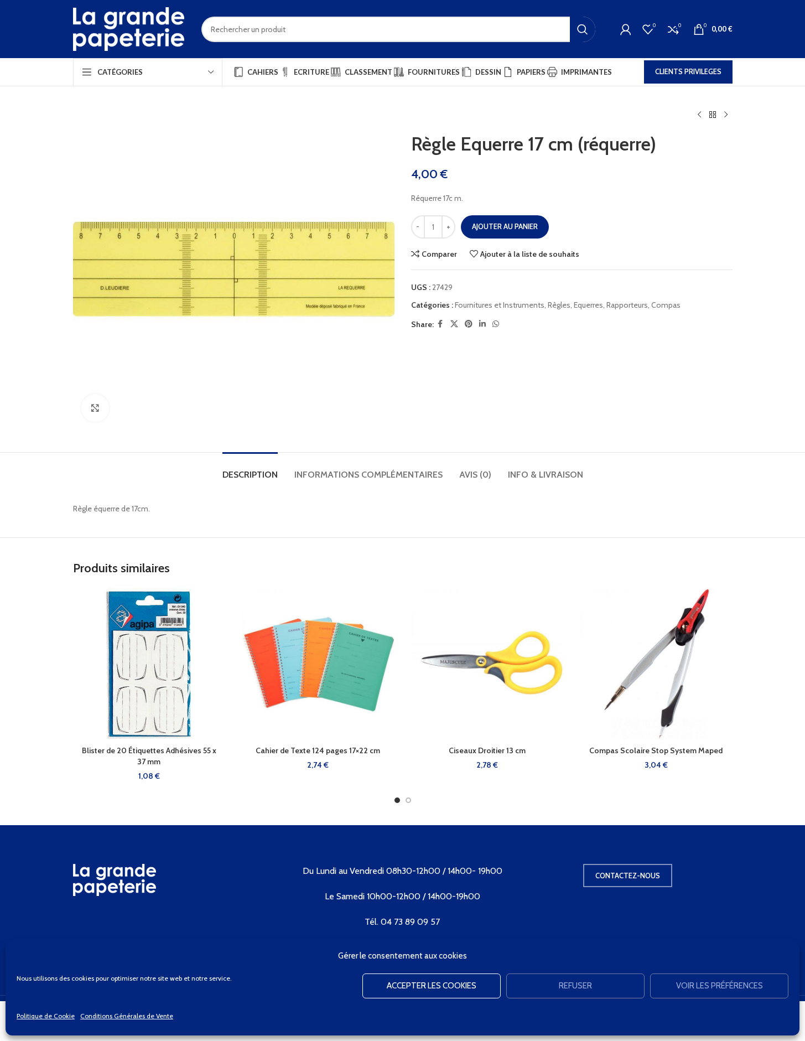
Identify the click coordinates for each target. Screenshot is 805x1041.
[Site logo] (129, 28)
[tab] (250, 469)
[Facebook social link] (440, 324)
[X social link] (454, 324)
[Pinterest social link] (468, 324)
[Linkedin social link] (482, 324)
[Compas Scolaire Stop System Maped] (656, 664)
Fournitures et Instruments (499, 305)
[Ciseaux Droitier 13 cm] (487, 664)
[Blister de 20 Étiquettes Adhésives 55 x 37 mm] (149, 664)
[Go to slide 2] (408, 800)
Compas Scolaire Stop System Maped (656, 750)
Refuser (575, 986)
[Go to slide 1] (397, 800)
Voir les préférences (719, 986)
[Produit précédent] (699, 115)
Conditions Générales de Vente (126, 1016)
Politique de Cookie (46, 1016)
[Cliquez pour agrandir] (95, 408)
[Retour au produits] (712, 115)
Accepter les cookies (431, 986)
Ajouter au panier (505, 226)
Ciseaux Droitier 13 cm (487, 750)
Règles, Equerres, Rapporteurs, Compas (614, 305)
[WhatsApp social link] (495, 324)
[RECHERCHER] (582, 29)
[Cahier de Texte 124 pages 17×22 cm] (318, 664)
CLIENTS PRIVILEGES (688, 71)
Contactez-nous (627, 875)
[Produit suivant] (726, 115)
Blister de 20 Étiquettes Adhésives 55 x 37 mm (149, 755)
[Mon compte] (626, 29)
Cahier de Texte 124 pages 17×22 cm (318, 750)
